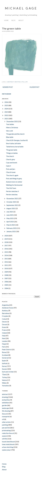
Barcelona (5, 313)
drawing (5, 397)
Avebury (5, 310)
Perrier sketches (12, 194)
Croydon (5, 316)
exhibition (5, 403)
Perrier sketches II (12, 191)
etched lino (6, 400)
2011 (6, 265)
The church (10, 156)
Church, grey (10, 159)
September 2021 (12, 205)
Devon (4, 322)
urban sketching (7, 447)
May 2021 (10, 218)
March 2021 (10, 225)
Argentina (5, 305)
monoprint (5, 416)
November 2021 (12, 198)
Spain (4, 360)
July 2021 (9, 212)
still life (24, 81)
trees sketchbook (8, 444)
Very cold (9, 131)
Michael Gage (21, 8)
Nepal (4, 344)
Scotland (5, 355)
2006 (6, 282)
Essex (4, 327)
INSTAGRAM (6, 94)
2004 (6, 288)
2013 (6, 259)
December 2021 (12, 121)
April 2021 (10, 222)
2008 (6, 275)
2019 (6, 239)
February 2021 (11, 228)
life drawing (6, 411)
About (21, 20)
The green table (11, 150)
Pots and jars (10, 169)
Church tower (11, 172)
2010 (6, 268)
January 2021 (11, 231)
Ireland (4, 333)
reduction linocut (8, 433)
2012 (6, 262)
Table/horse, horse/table (14, 147)
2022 (6, 115)
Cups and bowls (11, 163)
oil (3, 419)
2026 (6, 102)
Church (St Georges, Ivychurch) (17, 140)
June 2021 (10, 215)
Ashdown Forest (7, 308)
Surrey (4, 366)
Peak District (6, 349)
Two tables (10, 124)
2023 (6, 112)
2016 (6, 249)
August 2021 (11, 208)
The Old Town (11, 188)
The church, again (12, 175)
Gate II (8, 166)
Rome (4, 352)
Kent (3, 338)
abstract (10, 81)
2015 (6, 252)
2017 (6, 245)
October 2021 (11, 202)
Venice (4, 380)
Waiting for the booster (14, 185)
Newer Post (8, 87)
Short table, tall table (13, 143)
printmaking (6, 430)
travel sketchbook (8, 442)
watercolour (6, 450)
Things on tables (12, 153)
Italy (3, 336)
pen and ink (6, 428)
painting (18, 81)
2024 (6, 109)
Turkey (4, 377)
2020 (6, 236)
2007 (6, 278)
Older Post (34, 87)
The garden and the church (15, 134)
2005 (6, 285)
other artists (6, 422)
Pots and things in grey (14, 178)
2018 (6, 242)
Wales (4, 383)
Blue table (9, 137)
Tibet (4, 374)
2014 (6, 255)
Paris (4, 347)
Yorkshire (5, 386)
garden (4, 405)
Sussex (4, 369)
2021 (6, 119)
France (4, 330)
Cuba (4, 319)
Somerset (5, 358)
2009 (6, 272)
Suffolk (4, 363)
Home (6, 20)
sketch (4, 436)
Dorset (4, 324)
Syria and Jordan (7, 372)
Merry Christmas (12, 127)
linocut (4, 414)
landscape (5, 408)
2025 (6, 105)
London (4, 341)
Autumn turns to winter (14, 182)
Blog (13, 20)
